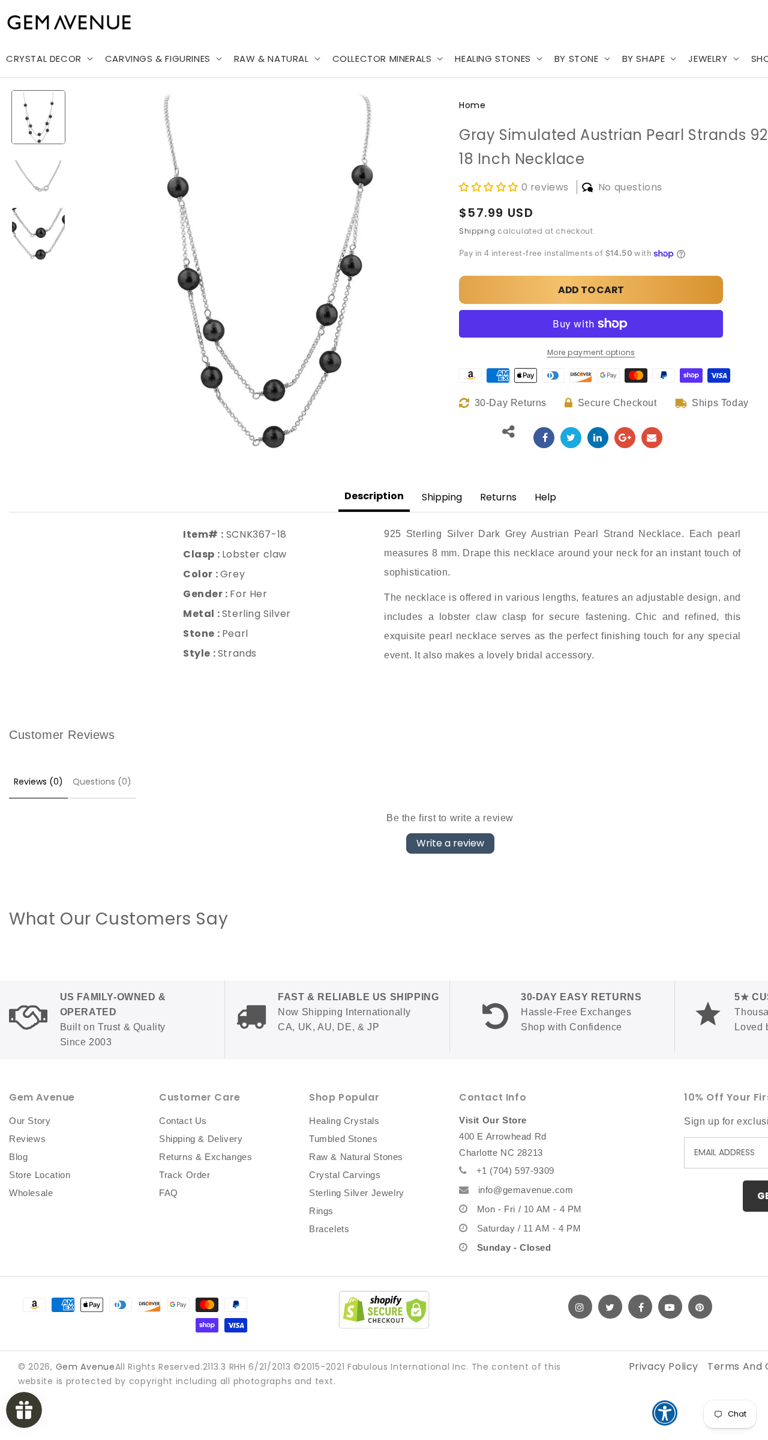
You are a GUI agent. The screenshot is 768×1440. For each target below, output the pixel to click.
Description (374, 496)
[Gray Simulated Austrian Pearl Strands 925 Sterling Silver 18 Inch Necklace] (543, 437)
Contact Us (183, 1121)
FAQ (168, 1193)
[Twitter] (610, 1307)
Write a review (450, 843)
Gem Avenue (85, 1367)
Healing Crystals (344, 1121)
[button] (162, 59)
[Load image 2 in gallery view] (38, 176)
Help (545, 497)
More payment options (591, 352)
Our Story (29, 1121)
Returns (498, 497)
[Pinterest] (700, 1307)
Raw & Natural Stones (356, 1157)
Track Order (185, 1175)
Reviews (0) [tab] (38, 782)
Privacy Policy (663, 1366)
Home (472, 105)
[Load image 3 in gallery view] (38, 234)
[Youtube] (670, 1307)
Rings (321, 1211)
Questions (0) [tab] (102, 782)
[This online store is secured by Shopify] (384, 1310)
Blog (18, 1157)
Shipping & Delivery (200, 1139)
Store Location (39, 1175)
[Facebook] (640, 1307)
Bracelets (329, 1229)
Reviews (27, 1139)
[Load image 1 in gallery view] (38, 117)
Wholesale (31, 1193)
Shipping (477, 231)
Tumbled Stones (343, 1139)
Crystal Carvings (345, 1175)
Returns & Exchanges (205, 1157)
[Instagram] (580, 1307)
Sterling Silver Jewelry (356, 1193)
